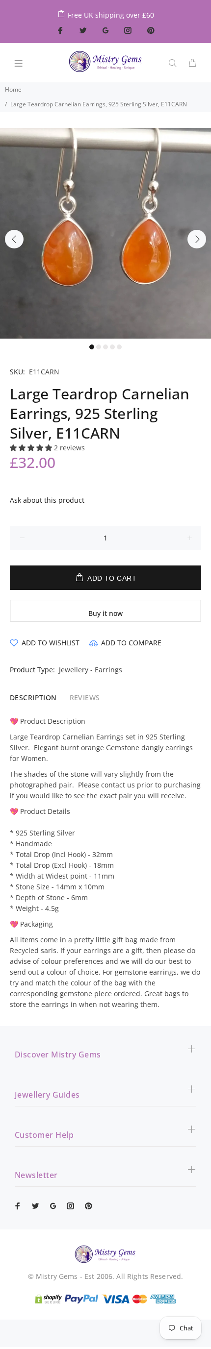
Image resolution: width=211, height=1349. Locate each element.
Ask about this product (47, 500)
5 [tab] (119, 346)
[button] (32, 447)
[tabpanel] (105, 233)
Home (13, 89)
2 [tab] (98, 346)
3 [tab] (105, 346)
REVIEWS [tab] (85, 697)
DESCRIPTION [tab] (33, 697)
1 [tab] (91, 346)
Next (196, 239)
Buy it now (105, 613)
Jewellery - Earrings (90, 669)
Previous (14, 239)
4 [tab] (112, 346)
